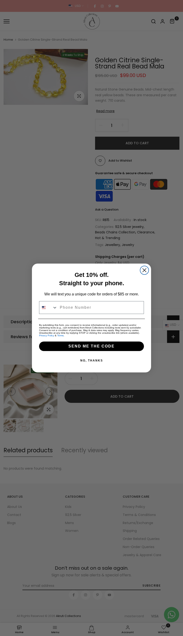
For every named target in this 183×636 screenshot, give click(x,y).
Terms (60, 335)
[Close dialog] (144, 270)
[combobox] (48, 307)
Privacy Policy (46, 335)
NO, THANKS (91, 360)
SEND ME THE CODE (91, 346)
